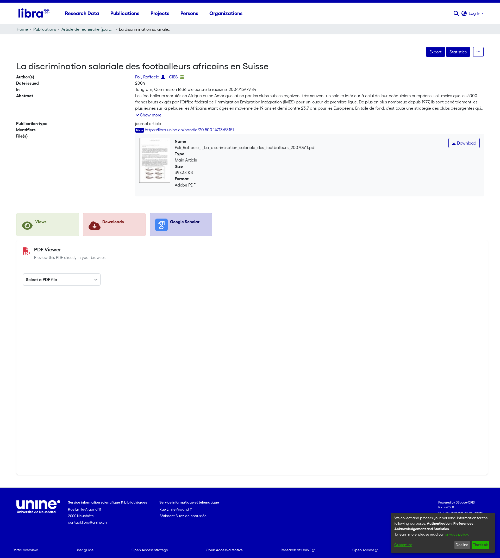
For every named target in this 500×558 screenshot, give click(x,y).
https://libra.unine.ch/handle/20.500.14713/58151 (189, 129)
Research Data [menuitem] (82, 13)
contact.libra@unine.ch (87, 522)
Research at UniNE (296, 550)
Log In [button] (475, 13)
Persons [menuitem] (189, 13)
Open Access (363, 550)
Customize (403, 545)
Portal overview (25, 550)
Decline (462, 545)
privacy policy (456, 534)
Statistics (458, 51)
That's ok (480, 545)
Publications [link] (44, 29)
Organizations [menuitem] (225, 13)
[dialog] (443, 533)
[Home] (34, 13)
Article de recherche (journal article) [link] (87, 29)
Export (435, 51)
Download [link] (466, 143)
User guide (84, 550)
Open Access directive (224, 550)
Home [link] (22, 29)
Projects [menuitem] (160, 13)
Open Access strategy (150, 550)
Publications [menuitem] (124, 13)
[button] (456, 13)
